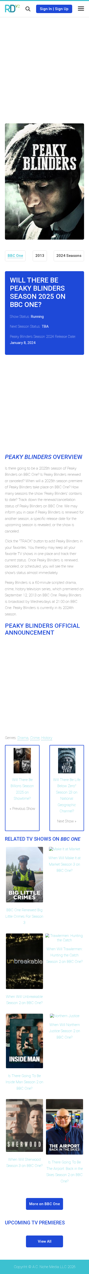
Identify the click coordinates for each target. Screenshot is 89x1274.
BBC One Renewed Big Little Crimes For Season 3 (24, 916)
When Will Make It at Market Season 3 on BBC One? (64, 864)
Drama (23, 738)
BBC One (15, 255)
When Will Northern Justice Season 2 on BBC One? (64, 1031)
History (46, 738)
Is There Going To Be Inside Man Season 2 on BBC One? (24, 1082)
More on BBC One (44, 1204)
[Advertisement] (44, 66)
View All (44, 1241)
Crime (35, 738)
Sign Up (61, 9)
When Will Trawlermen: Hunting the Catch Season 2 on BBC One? (64, 955)
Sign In (46, 9)
